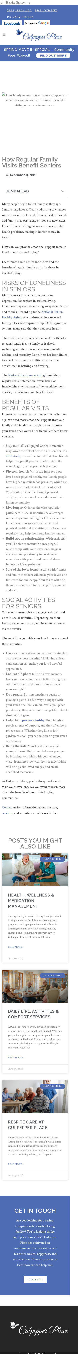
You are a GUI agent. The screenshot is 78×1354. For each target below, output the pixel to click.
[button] (62, 191)
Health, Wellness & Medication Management (31, 901)
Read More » (16, 947)
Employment (46, 10)
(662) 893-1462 (19, 10)
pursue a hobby (33, 720)
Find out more (53, 55)
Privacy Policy (20, 16)
